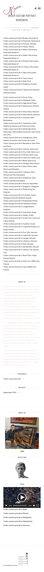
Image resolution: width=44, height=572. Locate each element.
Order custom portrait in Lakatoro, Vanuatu (20, 241)
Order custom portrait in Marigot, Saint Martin (21, 163)
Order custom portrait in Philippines (17, 517)
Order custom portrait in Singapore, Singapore (21, 186)
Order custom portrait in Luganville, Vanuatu (20, 235)
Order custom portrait (12, 379)
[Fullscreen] (38, 505)
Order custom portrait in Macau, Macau (18, 46)
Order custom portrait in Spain (15, 509)
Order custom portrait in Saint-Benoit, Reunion (21, 114)
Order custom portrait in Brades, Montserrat (20, 38)
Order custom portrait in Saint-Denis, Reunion (21, 111)
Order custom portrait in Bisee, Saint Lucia (19, 160)
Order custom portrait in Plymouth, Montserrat (21, 41)
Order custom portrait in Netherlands (17, 521)
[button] (22, 497)
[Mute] (34, 505)
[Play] (6, 505)
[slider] (20, 505)
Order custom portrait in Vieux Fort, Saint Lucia (21, 158)
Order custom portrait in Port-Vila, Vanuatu (20, 232)
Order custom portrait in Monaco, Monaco (19, 44)
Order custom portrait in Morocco (16, 525)
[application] (22, 497)
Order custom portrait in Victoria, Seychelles (20, 183)
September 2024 (9, 392)
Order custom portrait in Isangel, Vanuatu (19, 238)
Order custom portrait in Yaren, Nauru (18, 78)
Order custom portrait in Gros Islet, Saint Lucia (21, 152)
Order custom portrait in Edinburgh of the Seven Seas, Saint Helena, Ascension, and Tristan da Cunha (21, 132)
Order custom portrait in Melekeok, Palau (19, 100)
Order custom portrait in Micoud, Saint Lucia (20, 155)
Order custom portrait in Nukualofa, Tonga (19, 212)
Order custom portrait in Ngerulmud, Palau (20, 103)
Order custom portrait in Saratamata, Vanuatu (21, 247)
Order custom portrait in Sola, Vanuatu (18, 244)
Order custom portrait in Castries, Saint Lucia (20, 149)
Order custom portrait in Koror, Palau (17, 97)
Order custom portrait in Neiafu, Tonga (18, 215)
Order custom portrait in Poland (15, 513)
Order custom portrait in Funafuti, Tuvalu (19, 224)
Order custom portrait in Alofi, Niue (17, 81)
